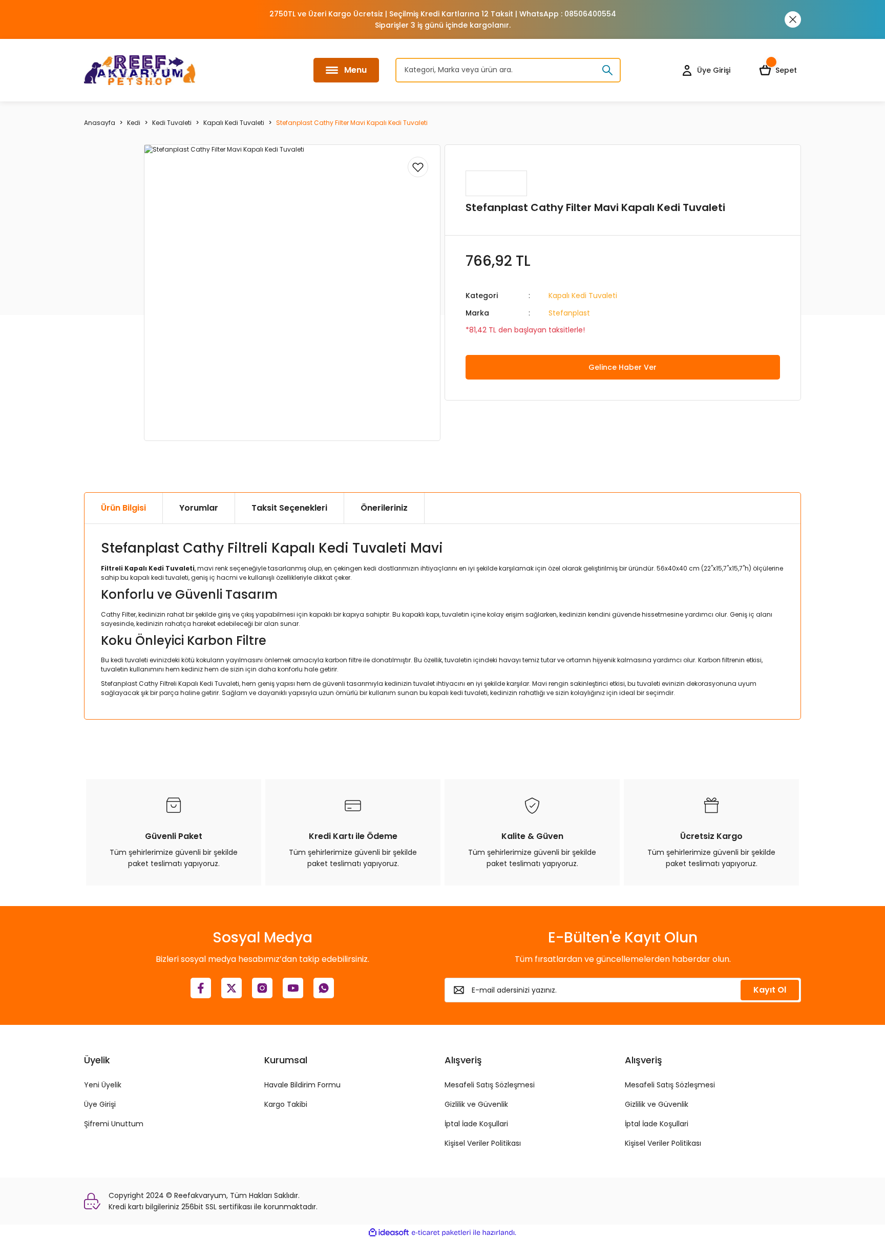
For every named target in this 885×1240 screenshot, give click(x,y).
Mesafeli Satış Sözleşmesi (490, 1085)
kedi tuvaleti (129, 660)
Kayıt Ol (769, 990)
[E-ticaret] (441, 1232)
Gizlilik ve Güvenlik (476, 1104)
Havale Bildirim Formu (302, 1085)
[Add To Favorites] (418, 167)
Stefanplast (569, 313)
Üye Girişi (100, 1104)
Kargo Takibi (285, 1104)
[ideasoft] (388, 1232)
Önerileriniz (384, 508)
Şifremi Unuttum (113, 1124)
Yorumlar (198, 508)
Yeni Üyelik (102, 1085)
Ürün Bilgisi (123, 508)
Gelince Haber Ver (622, 367)
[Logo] (140, 70)
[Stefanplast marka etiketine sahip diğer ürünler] (496, 183)
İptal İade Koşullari (476, 1124)
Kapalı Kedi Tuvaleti (583, 295)
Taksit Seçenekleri (289, 508)
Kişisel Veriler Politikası (483, 1143)
